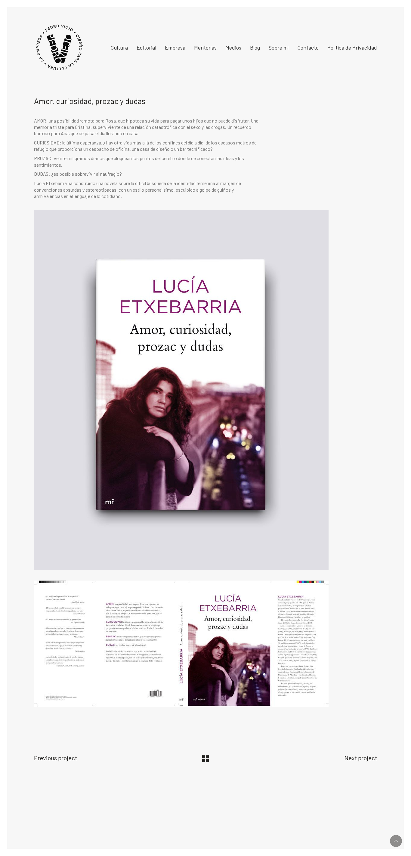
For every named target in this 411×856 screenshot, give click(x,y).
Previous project (55, 757)
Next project (361, 757)
